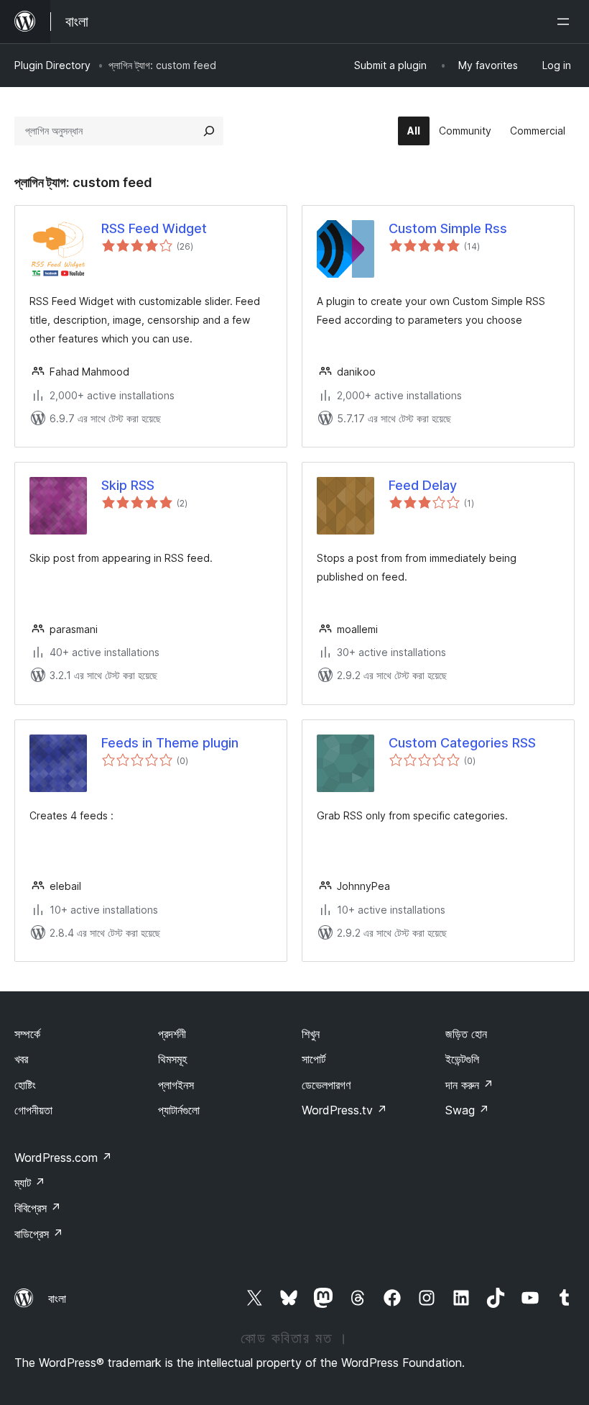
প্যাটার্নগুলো (179, 1110)
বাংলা (57, 1298)
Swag (467, 1110)
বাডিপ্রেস (38, 1234)
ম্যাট (29, 1183)
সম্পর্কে (27, 1034)
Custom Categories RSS (462, 742)
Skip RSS (127, 485)
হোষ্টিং (25, 1085)
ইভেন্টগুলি (462, 1059)
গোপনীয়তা (33, 1110)
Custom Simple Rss (448, 228)
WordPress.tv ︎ (344, 1110)
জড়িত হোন (466, 1034)
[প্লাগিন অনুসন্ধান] (209, 131)
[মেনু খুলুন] (566, 21)
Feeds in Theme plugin (169, 742)
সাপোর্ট (313, 1059)
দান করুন (469, 1085)
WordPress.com (63, 1157)
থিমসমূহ (172, 1059)
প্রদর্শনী (172, 1034)
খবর (21, 1059)
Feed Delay (423, 485)
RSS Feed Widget (154, 228)
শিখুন (311, 1034)
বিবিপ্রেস (37, 1208)
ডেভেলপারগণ (326, 1085)
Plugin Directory (52, 65)
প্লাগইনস (176, 1085)
